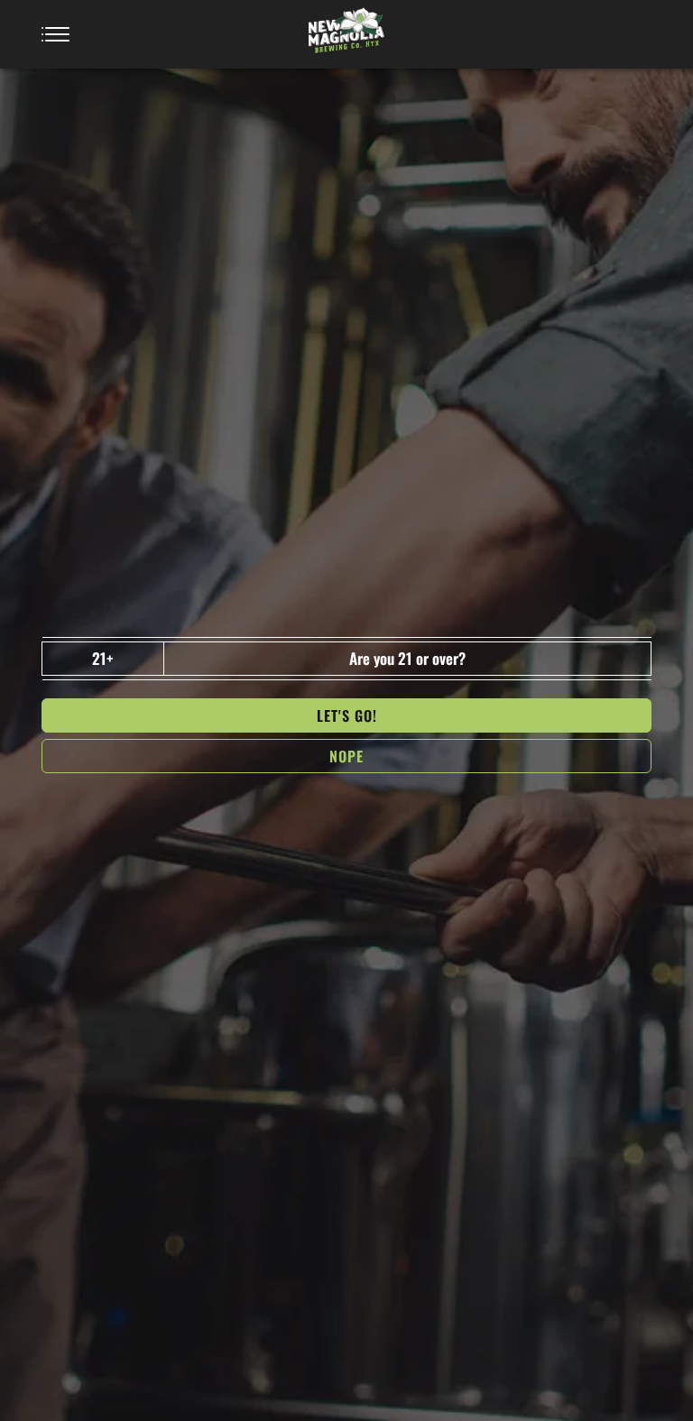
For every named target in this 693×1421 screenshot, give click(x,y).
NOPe (346, 756)
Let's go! (347, 715)
